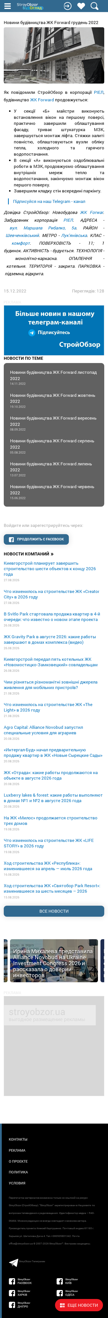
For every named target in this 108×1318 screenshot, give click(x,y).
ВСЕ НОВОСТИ (54, 911)
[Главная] (31, 6)
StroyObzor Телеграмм (32, 1261)
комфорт (21, 243)
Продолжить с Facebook (40, 539)
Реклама (17, 1150)
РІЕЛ (98, 92)
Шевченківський (22, 235)
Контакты (18, 1139)
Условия (17, 1183)
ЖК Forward (42, 100)
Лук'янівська (74, 235)
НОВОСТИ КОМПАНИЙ (29, 554)
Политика (18, 1172)
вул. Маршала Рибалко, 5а (43, 228)
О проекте (18, 1161)
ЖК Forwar (91, 212)
